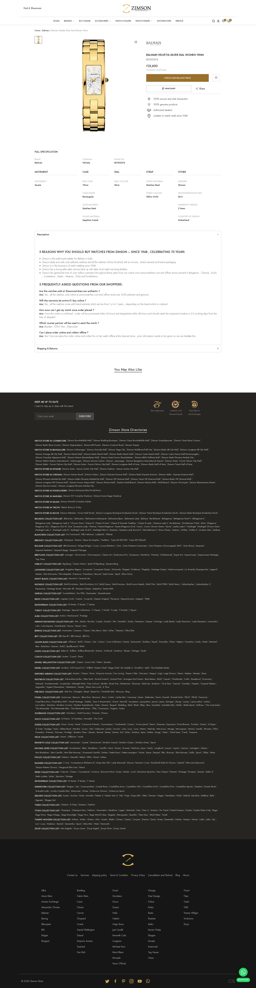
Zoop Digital (93, 828)
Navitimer (145, 554)
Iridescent (99, 728)
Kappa (153, 673)
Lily (213, 819)
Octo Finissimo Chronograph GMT (165, 545)
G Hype (211, 724)
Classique (68, 540)
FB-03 (194, 697)
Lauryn (168, 748)
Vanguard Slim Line (68, 767)
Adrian (75, 819)
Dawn (152, 724)
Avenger (69, 554)
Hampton (139, 621)
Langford (159, 748)
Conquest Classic (102, 569)
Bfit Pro (86, 636)
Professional (166, 554)
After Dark (88, 679)
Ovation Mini (205, 529)
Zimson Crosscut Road (113, 445)
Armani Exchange (50, 901)
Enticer (99, 650)
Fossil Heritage (76, 701)
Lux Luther (40, 705)
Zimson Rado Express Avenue (143, 474)
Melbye (204, 795)
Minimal (213, 641)
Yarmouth (104, 823)
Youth (143, 650)
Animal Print (116, 679)
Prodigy (68, 732)
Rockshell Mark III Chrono (163, 762)
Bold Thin (150, 584)
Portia (141, 752)
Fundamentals (51, 683)
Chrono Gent (77, 523)
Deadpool (196, 679)
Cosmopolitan (87, 786)
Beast (86, 691)
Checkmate (177, 679)
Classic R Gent (102, 523)
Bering (44, 918)
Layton (176, 748)
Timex (151, 958)
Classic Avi (107, 554)
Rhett (136, 705)
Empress (161, 724)
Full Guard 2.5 (77, 667)
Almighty (78, 691)
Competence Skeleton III (83, 762)
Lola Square (47, 625)
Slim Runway (182, 752)
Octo (118, 545)
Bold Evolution (71, 584)
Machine (51, 705)
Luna (136, 728)
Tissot (186, 890)
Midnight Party (78, 683)
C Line (66, 762)
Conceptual (83, 771)
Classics (64, 804)
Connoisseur (107, 724)
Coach (73, 656)
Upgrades (40, 687)
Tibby (205, 752)
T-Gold (105, 610)
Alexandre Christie (50, 907)
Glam (172, 641)
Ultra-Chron (127, 574)
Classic (86, 630)
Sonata (151, 941)
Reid (130, 705)
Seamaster (91, 593)
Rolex (151, 907)
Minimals (130, 810)
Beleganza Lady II (60, 523)
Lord (133, 771)
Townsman (103, 708)
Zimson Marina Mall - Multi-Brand (153, 482)
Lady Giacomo (183, 621)
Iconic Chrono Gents (154, 526)
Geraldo (122, 621)
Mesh (205, 641)
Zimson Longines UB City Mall (194, 449)
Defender (149, 697)
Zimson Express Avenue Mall (113, 474)
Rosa (204, 673)
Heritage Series (54, 588)
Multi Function (84, 713)
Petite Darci (114, 752)
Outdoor (118, 650)
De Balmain (175, 523)
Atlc (77, 621)
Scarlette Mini (168, 705)
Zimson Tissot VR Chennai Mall (145, 479)
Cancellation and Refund (160, 875)
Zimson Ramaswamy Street (202, 482)
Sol (121, 732)
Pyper (148, 752)
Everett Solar (177, 697)
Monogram (181, 728)
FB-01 (187, 697)
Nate (97, 705)
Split (147, 667)
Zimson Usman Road (73, 474)
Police (151, 901)
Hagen (160, 795)
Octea (85, 791)
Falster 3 (99, 795)
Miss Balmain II (150, 529)
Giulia (130, 621)
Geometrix (102, 810)
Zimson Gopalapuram (161, 440)
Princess (59, 732)
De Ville (81, 593)
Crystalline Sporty (184, 786)
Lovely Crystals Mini (60, 791)
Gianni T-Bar (131, 673)
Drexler (107, 621)
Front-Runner (183, 724)
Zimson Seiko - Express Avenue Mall (176, 474)
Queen (91, 732)
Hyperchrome (127, 598)
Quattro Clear (80, 732)
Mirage (171, 728)
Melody (151, 728)
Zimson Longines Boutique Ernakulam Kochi (116, 512)
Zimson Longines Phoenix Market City (76, 485)
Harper (149, 621)
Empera (82, 804)
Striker (150, 732)
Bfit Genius (76, 636)
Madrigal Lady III (61, 529)
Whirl (81, 646)
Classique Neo (79, 810)
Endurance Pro (121, 554)
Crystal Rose (102, 786)
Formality (163, 641)
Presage (182, 771)
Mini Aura (161, 728)
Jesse (161, 701)
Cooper (136, 819)
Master (38, 574)
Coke (186, 679)
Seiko (150, 924)
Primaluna (88, 574)
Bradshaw (92, 748)
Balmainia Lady (132, 518)
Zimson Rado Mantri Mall (96, 454)
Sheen (127, 650)
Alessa (90, 819)
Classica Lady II (160, 523)
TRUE (147, 598)
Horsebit (88, 718)
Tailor (165, 732)
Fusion (203, 724)
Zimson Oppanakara (72, 445)
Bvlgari (44, 935)
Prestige (83, 615)
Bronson (96, 697)
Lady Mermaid (118, 762)
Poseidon (39, 732)
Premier (155, 554)
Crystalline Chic (133, 786)
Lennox (184, 748)
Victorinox (188, 918)
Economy (207, 679)
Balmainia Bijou (115, 518)
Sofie (191, 752)
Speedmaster (104, 593)
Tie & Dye (166, 683)
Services (85, 875)
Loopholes (65, 683)
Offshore (72, 736)
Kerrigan (170, 701)
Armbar (65, 667)
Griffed (89, 667)
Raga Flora (40, 814)
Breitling (81, 890)
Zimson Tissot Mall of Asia (179, 464)
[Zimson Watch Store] (137, 8)
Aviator (76, 673)
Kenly (150, 748)
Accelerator (75, 748)
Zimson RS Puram (92, 445)
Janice (155, 701)
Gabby (88, 701)
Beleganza (167, 518)
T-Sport (132, 610)
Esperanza (40, 588)
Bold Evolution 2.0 (89, 584)
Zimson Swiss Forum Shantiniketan (117, 457)
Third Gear (175, 732)
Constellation (69, 593)
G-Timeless (76, 718)
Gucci (115, 901)
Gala (55, 728)
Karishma (112, 810)
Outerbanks (60, 625)
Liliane (204, 748)
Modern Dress (142, 742)
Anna (63, 724)
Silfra (89, 757)
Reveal (100, 732)
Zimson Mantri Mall (73, 454)
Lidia (208, 819)
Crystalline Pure (167, 786)
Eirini (203, 523)
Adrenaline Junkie (73, 679)
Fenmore (203, 697)
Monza (130, 762)
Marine (78, 540)
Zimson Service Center (46, 485)
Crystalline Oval (150, 786)
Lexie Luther (196, 701)
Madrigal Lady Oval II (81, 529)
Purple (188, 810)
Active (63, 615)
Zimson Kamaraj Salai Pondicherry (84, 490)
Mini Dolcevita (50, 574)
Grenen (152, 795)
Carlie (111, 697)
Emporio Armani (104, 673)
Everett (166, 697)
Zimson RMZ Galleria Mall (147, 457)
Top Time (40, 559)
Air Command (73, 534)
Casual (166, 679)
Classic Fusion (79, 563)
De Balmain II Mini (190, 523)
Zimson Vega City (116, 449)
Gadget (48, 728)
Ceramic (77, 630)
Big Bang (67, 563)
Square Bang (112, 563)
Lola (37, 625)
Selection (45, 646)
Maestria (113, 529)
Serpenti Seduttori (43, 550)
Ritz (163, 752)
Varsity (81, 687)
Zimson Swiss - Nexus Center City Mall (80, 468)
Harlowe (135, 748)
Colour (101, 641)
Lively (198, 641)
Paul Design (154, 896)
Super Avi (178, 554)
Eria (70, 526)
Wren (212, 752)
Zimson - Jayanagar (115, 460)
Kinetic (126, 771)
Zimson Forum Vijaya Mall (82, 482)
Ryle (212, 795)
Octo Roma (188, 545)
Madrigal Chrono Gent (208, 526)
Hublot (115, 918)
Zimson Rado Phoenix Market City (177, 457)
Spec (143, 732)
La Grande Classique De (196, 569)
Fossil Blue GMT (59, 701)
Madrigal (191, 526)
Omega (151, 890)
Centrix (79, 598)
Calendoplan (187, 584)
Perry (80, 656)
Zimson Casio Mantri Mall (147, 454)
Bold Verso (174, 584)
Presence (77, 574)
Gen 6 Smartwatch (102, 701)
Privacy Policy (138, 875)
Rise (37, 646)
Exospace (134, 554)
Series (108, 732)
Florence (115, 598)
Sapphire (97, 588)
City (94, 641)
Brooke (91, 621)
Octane (154, 810)
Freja (127, 795)
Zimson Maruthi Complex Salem (76, 501)
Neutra (104, 705)
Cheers (87, 641)
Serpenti (200, 545)
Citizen (80, 907)
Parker (105, 752)
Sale (105, 630)
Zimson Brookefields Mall (79, 440)
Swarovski (153, 946)
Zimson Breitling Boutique (105, 440)
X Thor (106, 687)
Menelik (74, 757)
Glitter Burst (65, 728)
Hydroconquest (175, 569)
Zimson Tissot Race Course (187, 440)
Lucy (130, 728)
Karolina (195, 795)
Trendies (186, 683)
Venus (82, 767)
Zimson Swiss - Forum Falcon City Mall (183, 460)
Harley (178, 819)
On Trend (163, 810)
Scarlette (156, 705)
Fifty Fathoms (87, 534)
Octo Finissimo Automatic (135, 545)
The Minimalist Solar (80, 708)
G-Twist (39, 728)
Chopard (81, 918)
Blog (177, 875)
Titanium (119, 630)
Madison (51, 823)
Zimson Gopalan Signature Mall (50, 457)
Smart (78, 625)
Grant (115, 701)
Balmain (45, 30)
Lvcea (96, 545)
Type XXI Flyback (137, 540)
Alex (97, 819)
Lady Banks (169, 621)
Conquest (87, 569)
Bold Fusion (105, 584)
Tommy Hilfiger (191, 913)
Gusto (63, 736)
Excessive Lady (81, 526)
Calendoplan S (203, 584)
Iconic (140, 526)
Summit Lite (84, 578)
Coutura (95, 771)
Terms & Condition (119, 875)
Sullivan (200, 705)
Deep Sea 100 (103, 762)
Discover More (108, 771)
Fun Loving (119, 673)
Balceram (68, 518)
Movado (116, 958)
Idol (91, 728)
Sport (153, 742)
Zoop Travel (119, 828)
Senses (54, 646)
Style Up (146, 683)
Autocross (66, 697)
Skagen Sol (50, 800)
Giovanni (143, 673)
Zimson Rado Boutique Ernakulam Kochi (199, 512)
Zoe (84, 625)
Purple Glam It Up (202, 810)
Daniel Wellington (86, 930)
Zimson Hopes (132, 445)
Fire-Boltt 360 (107, 691)
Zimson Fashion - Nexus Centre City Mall (119, 468)
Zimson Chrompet (179, 482)
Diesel (80, 935)
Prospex (192, 771)
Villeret (109, 534)
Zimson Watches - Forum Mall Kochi (77, 512)
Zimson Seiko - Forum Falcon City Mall (53, 464)
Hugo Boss (118, 924)
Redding (122, 705)
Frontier (194, 724)
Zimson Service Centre (93, 460)
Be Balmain (155, 518)
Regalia (111, 814)
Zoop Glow (106, 828)
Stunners (136, 683)
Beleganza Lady (43, 523)
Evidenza (135, 569)
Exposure (171, 724)
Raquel (113, 705)
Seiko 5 (209, 771)
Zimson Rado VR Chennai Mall (176, 479)
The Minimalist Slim (60, 708)
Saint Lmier (108, 574)
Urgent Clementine (55, 687)
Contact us (72, 875)
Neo (138, 810)
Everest (126, 748)
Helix (114, 913)
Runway (170, 752)
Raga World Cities (97, 814)
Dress (118, 771)
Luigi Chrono (170, 673)
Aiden (83, 819)
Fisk (121, 795)
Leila (202, 819)
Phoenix (208, 728)
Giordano (71, 713)
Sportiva (60, 776)
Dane (153, 819)
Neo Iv (145, 810)
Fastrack (39, 683)
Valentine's (71, 687)
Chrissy (119, 819)
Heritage (66, 610)
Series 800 (108, 588)
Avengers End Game (133, 679)
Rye (148, 705)
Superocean (190, 554)
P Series (81, 604)
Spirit (117, 574)
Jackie (108, 728)
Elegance (211, 523)
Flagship (146, 569)
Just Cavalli (117, 930)
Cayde (99, 621)
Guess (115, 907)
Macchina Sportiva (146, 771)
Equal (154, 641)
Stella (179, 705)
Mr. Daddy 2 (127, 667)
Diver (92, 673)
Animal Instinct (102, 679)
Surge (158, 732)
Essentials (168, 819)
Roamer (152, 918)
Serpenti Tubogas (78, 550)
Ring (127, 691)
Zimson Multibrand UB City (139, 449)
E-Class (73, 804)
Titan (186, 896)
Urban (103, 757)
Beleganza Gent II (182, 518)
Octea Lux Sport (116, 791)
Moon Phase (164, 529)
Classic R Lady (144, 523)
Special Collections (81, 610)
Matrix (143, 728)
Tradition (105, 540)
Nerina (191, 728)
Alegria (70, 786)
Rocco (70, 625)
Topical (176, 683)
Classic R (89, 523)
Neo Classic (162, 771)
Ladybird (99, 534)
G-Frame (65, 718)
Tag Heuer (153, 952)
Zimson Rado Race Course (48, 445)
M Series (72, 604)
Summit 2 (73, 578)
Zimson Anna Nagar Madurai (107, 495)
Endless (146, 641)
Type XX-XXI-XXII (119, 540)
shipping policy (99, 875)
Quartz (200, 771)
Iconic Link (90, 662)
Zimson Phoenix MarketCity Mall (50, 479)
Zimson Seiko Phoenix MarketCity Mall (86, 479)
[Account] (218, 21)
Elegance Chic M (59, 526)
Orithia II (193, 529)
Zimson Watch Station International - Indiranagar (58, 460)
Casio (80, 901)
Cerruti (80, 913)
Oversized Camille (91, 752)
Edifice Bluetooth (86, 650)
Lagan (122, 810)
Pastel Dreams (177, 810)
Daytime (198, 786)
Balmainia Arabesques (96, 518)
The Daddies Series (160, 667)
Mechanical (72, 615)
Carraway (131, 697)
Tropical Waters (207, 683)
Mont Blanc (118, 952)
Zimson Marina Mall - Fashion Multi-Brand (116, 482)
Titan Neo (143, 814)
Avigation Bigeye (73, 569)
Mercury (120, 691)
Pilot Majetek (65, 574)
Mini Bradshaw (42, 752)
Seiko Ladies (41, 776)
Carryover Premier (90, 724)
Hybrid (186, 795)
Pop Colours (93, 683)
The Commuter (212, 705)
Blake (111, 819)
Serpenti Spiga (61, 550)
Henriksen (170, 795)
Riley (142, 705)
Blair (84, 748)
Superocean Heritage (208, 554)
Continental (120, 724)
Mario (180, 673)
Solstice (135, 732)
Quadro (107, 662)
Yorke (121, 708)
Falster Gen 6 (111, 795)
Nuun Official (119, 963)
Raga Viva (83, 814)
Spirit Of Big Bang (96, 563)
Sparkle (133, 814)
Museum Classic (83, 588)
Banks (83, 621)
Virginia (113, 708)
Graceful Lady (42, 791)
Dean (140, 697)
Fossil (115, 890)
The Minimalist (42, 708)
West (96, 823)
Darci (110, 748)
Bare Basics (150, 679)
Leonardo (212, 621)
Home (37, 30)
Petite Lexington (129, 752)
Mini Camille (57, 752)
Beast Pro (95, 691)
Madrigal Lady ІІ (43, 529)
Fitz (114, 621)
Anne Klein (46, 896)
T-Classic (96, 610)
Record (97, 574)
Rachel (60, 823)
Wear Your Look (93, 687)
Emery (118, 748)
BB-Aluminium (69, 545)
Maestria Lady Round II (130, 529)
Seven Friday (154, 930)
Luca (43, 823)
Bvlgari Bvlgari (85, 545)
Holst (179, 795)
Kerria (168, 526)
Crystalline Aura (116, 786)
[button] (216, 77)
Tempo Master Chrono (46, 767)
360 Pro (68, 691)
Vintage (135, 650)
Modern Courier (64, 705)
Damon (145, 819)
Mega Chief (113, 667)
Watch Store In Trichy (71, 507)
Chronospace (93, 554)
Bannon (76, 697)
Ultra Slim (129, 630)
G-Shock (108, 650)
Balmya (144, 518)
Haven (195, 819)
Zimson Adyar (91, 474)
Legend (213, 569)
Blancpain (46, 924)
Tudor (186, 901)
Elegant (126, 569)
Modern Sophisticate (83, 705)
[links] (107, 981)
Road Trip (114, 683)
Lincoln (116, 728)
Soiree (115, 732)
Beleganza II (198, 518)
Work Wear (155, 814)
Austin (104, 819)
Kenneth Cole (119, 935)
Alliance (72, 641)
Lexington (194, 748)
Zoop (186, 924)
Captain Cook (67, 598)
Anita (81, 795)
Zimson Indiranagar (76, 449)
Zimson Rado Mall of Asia (153, 464)
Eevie (158, 697)
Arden (65, 656)
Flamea (92, 526)
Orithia (184, 529)
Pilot (215, 728)
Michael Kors (118, 946)
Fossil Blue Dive (42, 701)
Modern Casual (110, 742)
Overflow (138, 667)
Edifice (73, 650)
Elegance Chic (42, 526)
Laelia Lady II (179, 526)
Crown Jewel (142, 724)
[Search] (213, 21)
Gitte (144, 795)
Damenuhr (136, 641)
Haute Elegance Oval (125, 526)
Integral (139, 598)
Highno (180, 641)
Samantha (70, 823)
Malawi (65, 757)
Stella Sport (189, 705)
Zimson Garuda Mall (97, 449)
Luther (207, 701)
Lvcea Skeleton (107, 545)
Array (70, 724)
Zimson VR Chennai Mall (117, 479)
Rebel (82, 757)
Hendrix (76, 728)
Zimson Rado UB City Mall (166, 449)
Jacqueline (145, 701)
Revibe (104, 683)
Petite (99, 662)
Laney (186, 701)
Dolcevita (116, 569)
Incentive (189, 641)
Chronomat (80, 554)
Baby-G (64, 650)
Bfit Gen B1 (64, 636)
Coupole (88, 598)
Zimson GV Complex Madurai (77, 495)
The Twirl (98, 718)
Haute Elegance (105, 526)
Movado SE (68, 588)
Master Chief (100, 667)
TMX (186, 907)
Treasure (193, 732)
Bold (80, 641)
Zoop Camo (79, 828)
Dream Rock (210, 786)
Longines (116, 941)
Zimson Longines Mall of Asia (125, 464)
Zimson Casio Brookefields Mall (134, 440)
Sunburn (156, 683)
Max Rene (96, 630)
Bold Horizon (118, 584)
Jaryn (143, 748)
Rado (150, 913)
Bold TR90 (162, 584)
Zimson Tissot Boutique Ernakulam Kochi (158, 512)
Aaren (66, 795)
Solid (62, 646)
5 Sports (64, 771)
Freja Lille (135, 795)
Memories (75, 791)
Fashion (91, 804)
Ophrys (175, 529)
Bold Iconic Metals (135, 584)
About (186, 875)
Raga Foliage (53, 814)
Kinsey (178, 701)
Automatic (67, 630)
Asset (77, 724)
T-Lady (114, 610)
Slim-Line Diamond (195, 762)
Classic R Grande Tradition (123, 523)
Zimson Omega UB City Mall (48, 454)
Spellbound (72, 646)
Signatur (39, 800)
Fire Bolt (81, 952)
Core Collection (113, 641)
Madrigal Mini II (100, 529)
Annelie (89, 795)
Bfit (43, 930)
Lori (37, 823)
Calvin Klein (82, 896)
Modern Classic (126, 742)
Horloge (158, 621)
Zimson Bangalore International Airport (144, 460)
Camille (103, 748)
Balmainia (79, 518)
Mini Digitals (66, 828)
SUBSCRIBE (85, 416)
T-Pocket (123, 610)
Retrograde (122, 814)
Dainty (126, 641)
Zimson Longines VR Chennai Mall (51, 482)
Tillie (94, 708)
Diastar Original (101, 598)
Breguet (45, 941)
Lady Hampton (199, 621)
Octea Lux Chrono (98, 791)
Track (184, 732)
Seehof (180, 762)
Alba (43, 890)
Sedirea (216, 529)
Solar (111, 630)
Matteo (188, 673)
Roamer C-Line (142, 762)
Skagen (151, 935)
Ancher (74, 795)
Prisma (104, 713)
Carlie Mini (121, 697)
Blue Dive (86, 697)
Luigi (160, 673)
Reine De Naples (91, 540)
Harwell (123, 701)
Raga (214, 810)
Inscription (134, 701)
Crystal (85, 742)
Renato (196, 673)
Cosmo (130, 724)
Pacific (199, 728)
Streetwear (125, 683)
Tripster (195, 683)
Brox (104, 697)
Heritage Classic (159, 569)
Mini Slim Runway (72, 752)
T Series (91, 604)
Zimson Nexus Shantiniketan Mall (83, 457)
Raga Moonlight (68, 814)
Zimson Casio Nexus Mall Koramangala (180, 454)
